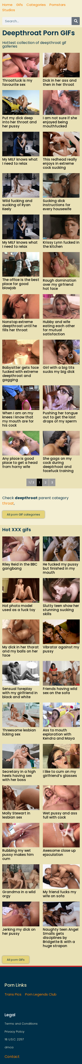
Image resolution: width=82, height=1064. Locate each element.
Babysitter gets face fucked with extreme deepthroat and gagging (20, 373)
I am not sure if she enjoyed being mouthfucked (60, 122)
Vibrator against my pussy (61, 649)
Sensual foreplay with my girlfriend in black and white (20, 692)
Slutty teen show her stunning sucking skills (61, 609)
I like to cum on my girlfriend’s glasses (60, 773)
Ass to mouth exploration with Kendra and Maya (59, 734)
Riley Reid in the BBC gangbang (19, 566)
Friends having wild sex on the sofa (60, 690)
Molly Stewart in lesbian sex (16, 815)
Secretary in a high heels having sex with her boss (19, 775)
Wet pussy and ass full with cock (60, 815)
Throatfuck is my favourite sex (17, 82)
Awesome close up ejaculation (59, 852)
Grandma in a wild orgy (19, 894)
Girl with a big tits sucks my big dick (58, 369)
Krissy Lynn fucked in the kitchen (61, 244)
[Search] (76, 21)
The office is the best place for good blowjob (20, 283)
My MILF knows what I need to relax (20, 161)
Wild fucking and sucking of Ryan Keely (17, 204)
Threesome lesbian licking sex (19, 732)
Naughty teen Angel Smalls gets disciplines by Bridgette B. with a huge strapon (60, 937)
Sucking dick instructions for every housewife (57, 204)
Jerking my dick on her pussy (19, 931)
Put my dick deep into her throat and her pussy (19, 122)
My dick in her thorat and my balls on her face (20, 651)
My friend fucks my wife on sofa (59, 894)
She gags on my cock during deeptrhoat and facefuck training (58, 464)
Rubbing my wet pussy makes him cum (18, 854)
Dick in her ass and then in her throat (60, 82)
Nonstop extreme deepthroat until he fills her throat (19, 325)
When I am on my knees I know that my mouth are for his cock (18, 419)
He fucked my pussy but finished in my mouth (60, 568)
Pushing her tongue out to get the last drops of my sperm (60, 417)
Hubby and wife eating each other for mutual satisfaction (59, 327)
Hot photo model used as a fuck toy (18, 607)
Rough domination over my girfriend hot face (59, 284)
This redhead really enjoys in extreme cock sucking (60, 163)
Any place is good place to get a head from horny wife (20, 462)
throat (8, 503)
